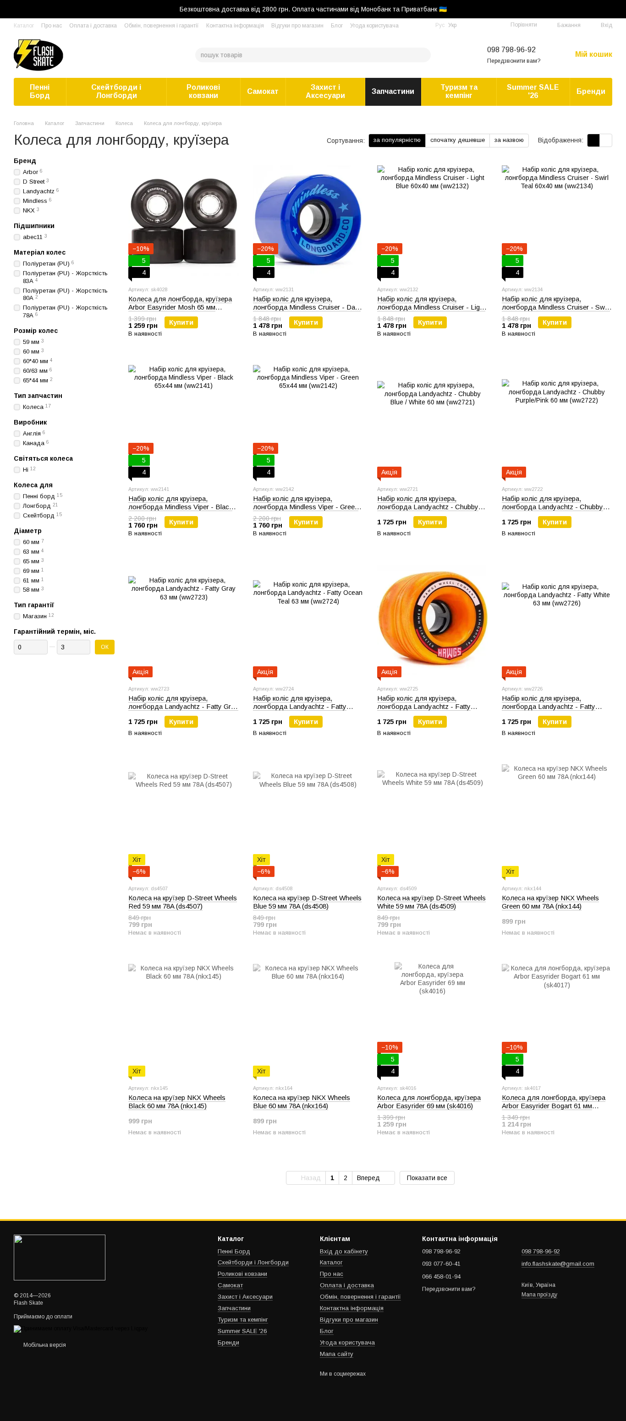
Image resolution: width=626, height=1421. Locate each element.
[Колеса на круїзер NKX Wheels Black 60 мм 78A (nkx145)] (183, 1019)
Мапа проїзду (539, 1294)
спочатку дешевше (457, 139)
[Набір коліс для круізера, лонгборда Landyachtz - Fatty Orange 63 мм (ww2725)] (432, 620)
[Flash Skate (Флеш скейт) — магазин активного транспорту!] (59, 1257)
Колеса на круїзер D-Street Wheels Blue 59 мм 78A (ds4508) (307, 902)
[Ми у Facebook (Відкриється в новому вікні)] (411, 25)
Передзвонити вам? (513, 61)
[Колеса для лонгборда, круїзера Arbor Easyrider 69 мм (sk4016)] (432, 1019)
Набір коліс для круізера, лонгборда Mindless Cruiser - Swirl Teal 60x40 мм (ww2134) (556, 307)
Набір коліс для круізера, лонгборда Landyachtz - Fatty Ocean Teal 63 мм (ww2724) (299, 706)
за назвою (509, 139)
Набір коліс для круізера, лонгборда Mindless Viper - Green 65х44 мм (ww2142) (305, 507)
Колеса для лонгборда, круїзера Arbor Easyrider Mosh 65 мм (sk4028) (180, 307)
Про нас (51, 25)
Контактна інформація (235, 25)
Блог (337, 25)
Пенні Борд (40, 91)
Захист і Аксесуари (325, 91)
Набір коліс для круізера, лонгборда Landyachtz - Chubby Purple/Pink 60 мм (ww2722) (552, 507)
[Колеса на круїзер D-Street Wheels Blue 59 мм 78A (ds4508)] (308, 819)
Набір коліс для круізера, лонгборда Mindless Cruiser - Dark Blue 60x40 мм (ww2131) (307, 307)
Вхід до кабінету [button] (344, 1251)
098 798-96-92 (511, 50)
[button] (618, 9)
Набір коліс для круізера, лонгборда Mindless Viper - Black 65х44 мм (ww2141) (180, 507)
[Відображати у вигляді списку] (606, 140)
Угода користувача (374, 25)
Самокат (263, 91)
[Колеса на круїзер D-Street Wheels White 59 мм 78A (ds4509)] (432, 819)
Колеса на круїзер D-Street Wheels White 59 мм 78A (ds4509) (431, 902)
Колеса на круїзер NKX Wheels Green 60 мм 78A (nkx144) (550, 902)
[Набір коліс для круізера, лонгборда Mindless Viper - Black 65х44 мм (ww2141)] (183, 420)
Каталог (24, 25)
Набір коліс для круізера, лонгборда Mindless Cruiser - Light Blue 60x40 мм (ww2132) (431, 307)
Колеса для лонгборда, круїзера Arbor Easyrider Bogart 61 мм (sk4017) (553, 1106)
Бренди (591, 91)
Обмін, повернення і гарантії (161, 25)
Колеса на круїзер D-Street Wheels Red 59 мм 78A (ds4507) (182, 902)
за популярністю (397, 139)
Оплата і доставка (93, 25)
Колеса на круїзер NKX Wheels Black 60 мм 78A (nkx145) (176, 1102)
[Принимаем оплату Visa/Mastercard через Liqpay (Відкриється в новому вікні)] (81, 1328)
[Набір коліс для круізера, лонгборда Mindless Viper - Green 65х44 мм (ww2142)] (308, 420)
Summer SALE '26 (533, 91)
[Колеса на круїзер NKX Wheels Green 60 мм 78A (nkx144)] (557, 819)
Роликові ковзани (203, 91)
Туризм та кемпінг (459, 91)
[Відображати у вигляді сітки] (594, 140)
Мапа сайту (336, 1353)
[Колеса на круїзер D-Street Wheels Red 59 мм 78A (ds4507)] (183, 819)
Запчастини (393, 91)
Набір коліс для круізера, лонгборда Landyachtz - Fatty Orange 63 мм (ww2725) (424, 706)
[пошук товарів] (423, 55)
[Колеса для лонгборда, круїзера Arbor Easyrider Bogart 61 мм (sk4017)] (557, 1019)
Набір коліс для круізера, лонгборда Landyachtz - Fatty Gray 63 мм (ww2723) (183, 706)
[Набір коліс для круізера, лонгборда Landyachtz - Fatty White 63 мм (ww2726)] (557, 620)
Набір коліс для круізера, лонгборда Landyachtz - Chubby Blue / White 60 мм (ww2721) (427, 507)
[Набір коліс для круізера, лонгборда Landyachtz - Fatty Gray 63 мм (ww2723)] (183, 620)
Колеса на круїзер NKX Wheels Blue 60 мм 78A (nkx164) (301, 1102)
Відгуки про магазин (297, 25)
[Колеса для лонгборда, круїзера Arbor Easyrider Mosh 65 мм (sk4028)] (183, 220)
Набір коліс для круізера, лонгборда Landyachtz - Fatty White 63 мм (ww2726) (548, 706)
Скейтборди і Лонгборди (116, 91)
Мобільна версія (44, 1345)
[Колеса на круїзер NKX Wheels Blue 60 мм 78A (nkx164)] (308, 1019)
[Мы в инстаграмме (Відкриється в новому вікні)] (422, 25)
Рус (440, 25)
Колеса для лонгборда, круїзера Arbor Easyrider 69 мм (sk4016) (429, 1102)
